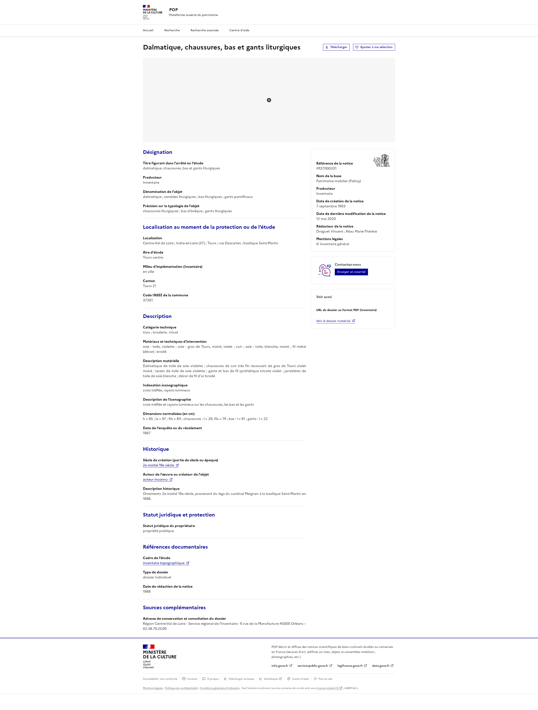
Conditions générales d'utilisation (220, 688)
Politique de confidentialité (181, 688)
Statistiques (271, 679)
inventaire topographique (164, 562)
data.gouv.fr (381, 666)
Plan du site (325, 679)
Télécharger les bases (241, 679)
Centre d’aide (300, 679)
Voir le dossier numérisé (333, 321)
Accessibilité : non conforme (160, 679)
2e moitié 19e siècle (158, 465)
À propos (213, 679)
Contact (192, 679)
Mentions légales (153, 688)
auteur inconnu (155, 479)
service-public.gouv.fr (313, 666)
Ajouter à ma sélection (376, 47)
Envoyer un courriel (351, 272)
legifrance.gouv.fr (350, 666)
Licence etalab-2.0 (327, 688)
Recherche (172, 30)
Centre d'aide (239, 30)
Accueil (148, 30)
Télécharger (338, 47)
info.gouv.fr (280, 666)
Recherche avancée (205, 30)
